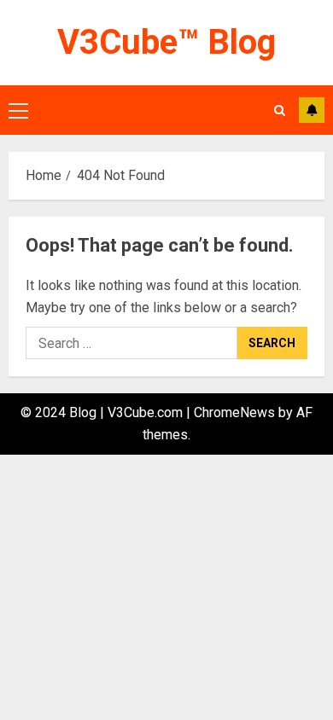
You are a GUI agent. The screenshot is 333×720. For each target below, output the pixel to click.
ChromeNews (234, 412)
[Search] (279, 110)
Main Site (311, 110)
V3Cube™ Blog (166, 42)
